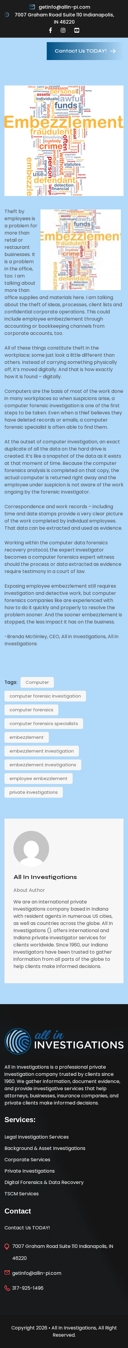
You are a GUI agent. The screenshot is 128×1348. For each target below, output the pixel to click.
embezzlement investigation (42, 751)
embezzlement (27, 737)
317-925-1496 (27, 1288)
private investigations (34, 792)
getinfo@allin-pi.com (64, 7)
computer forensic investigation (45, 696)
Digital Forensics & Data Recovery (44, 1182)
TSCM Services (21, 1193)
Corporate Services (27, 1159)
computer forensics (31, 710)
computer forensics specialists (44, 723)
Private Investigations (29, 1171)
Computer (37, 682)
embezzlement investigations (43, 765)
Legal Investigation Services (36, 1136)
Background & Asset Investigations (44, 1148)
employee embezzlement (39, 778)
